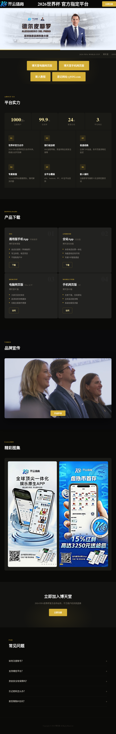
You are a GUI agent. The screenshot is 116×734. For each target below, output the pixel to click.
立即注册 (109, 4)
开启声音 (58, 413)
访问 (14, 310)
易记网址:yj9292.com (69, 77)
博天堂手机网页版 (74, 65)
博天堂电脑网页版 (42, 65)
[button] (42, 564)
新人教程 (40, 77)
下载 (14, 265)
